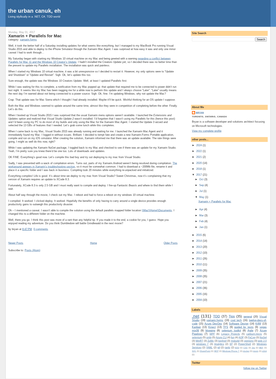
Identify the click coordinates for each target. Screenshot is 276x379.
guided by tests (244, 327)
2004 (199, 299)
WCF (216, 351)
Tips (232, 316)
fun (232, 337)
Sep (202, 185)
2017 (199, 174)
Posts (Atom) (32, 250)
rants (227, 347)
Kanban (196, 327)
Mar (201, 215)
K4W (258, 323)
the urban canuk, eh (34, 11)
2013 (199, 246)
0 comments (41, 229)
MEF (261, 348)
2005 (199, 294)
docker (246, 351)
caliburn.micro (254, 334)
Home (93, 243)
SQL (194, 351)
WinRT (199, 340)
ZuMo (211, 340)
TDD (216, 316)
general (247, 316)
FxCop (251, 337)
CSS (245, 348)
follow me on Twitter (255, 368)
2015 (199, 234)
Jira (253, 348)
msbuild (235, 340)
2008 (199, 276)
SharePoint (205, 351)
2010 (199, 264)
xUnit (264, 351)
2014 (199, 240)
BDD (237, 348)
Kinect (212, 327)
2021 (199, 156)
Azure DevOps (213, 323)
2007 (199, 282)
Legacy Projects (230, 334)
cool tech (236, 320)
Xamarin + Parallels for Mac (35, 36)
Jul (201, 191)
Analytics (219, 344)
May (202, 197)
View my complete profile (206, 130)
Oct (201, 179)
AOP (241, 337)
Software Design (239, 323)
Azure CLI (221, 337)
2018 (199, 168)
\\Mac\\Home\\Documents (157, 210)
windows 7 (202, 344)
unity (209, 337)
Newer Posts (15, 243)
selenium (197, 337)
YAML (209, 347)
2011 (199, 258)
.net (195, 316)
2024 (199, 145)
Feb (201, 221)
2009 (199, 270)
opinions (249, 340)
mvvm (255, 351)
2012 (199, 252)
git (218, 347)
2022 (199, 151)
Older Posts (171, 243)
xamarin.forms (28, 39)
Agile (250, 330)
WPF (212, 334)
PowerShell (244, 344)
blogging (210, 330)
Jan (201, 227)
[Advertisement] (229, 72)
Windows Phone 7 (230, 351)
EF (231, 344)
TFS (225, 327)
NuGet (263, 337)
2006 (199, 287)
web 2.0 (262, 340)
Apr (201, 209)
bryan (200, 112)
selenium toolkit (231, 330)
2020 (199, 163)
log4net (222, 340)
